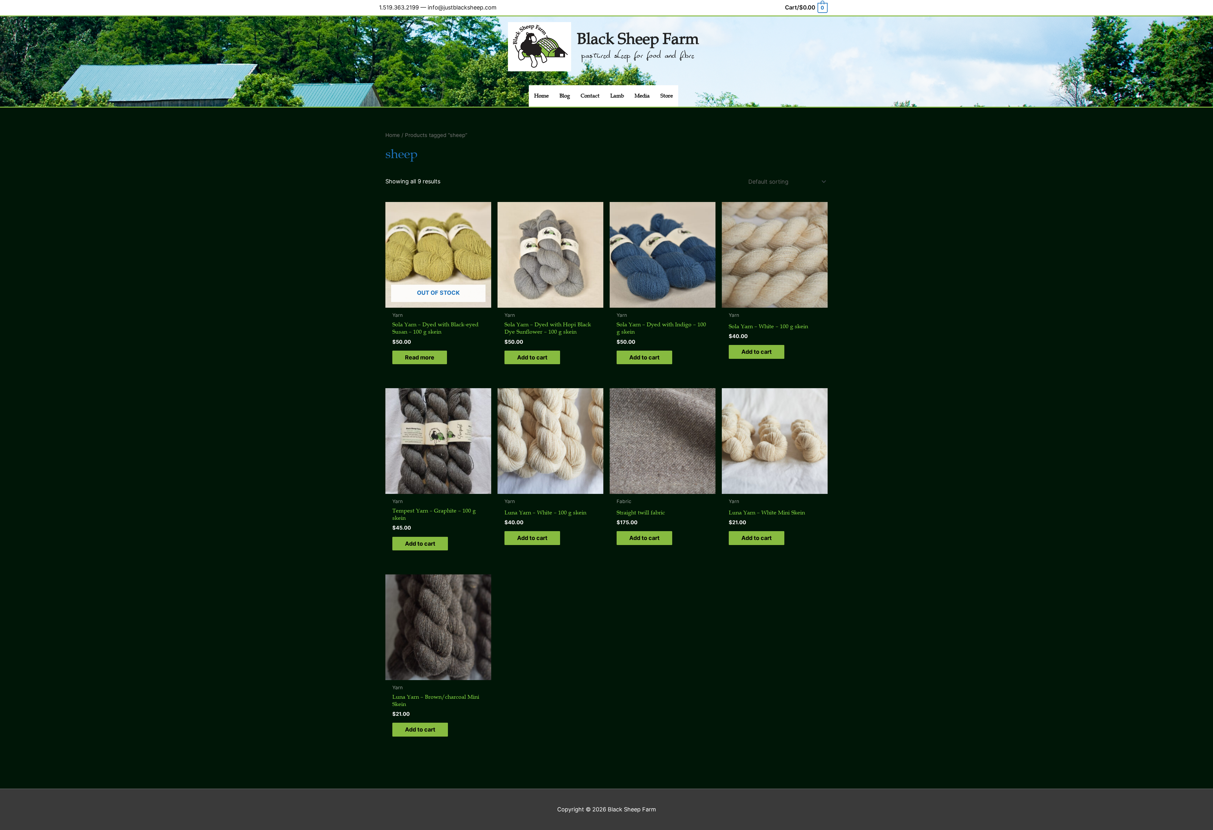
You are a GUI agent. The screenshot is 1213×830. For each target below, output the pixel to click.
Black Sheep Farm (638, 39)
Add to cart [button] (532, 357)
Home (392, 135)
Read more (419, 357)
